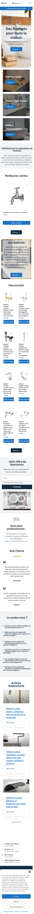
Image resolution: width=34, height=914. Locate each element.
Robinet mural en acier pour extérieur (15, 212)
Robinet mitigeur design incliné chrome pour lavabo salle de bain (24, 387)
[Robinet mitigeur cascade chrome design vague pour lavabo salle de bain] (8, 376)
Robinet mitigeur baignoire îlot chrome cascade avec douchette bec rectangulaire (24, 349)
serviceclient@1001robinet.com (16, 541)
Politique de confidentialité (21, 911)
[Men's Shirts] (16, 81)
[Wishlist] (27, 185)
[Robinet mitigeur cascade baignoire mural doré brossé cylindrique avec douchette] (8, 296)
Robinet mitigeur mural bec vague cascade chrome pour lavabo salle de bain (24, 426)
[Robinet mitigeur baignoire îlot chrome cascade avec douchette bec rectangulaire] (24, 336)
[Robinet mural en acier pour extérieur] (16, 196)
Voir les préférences (16, 907)
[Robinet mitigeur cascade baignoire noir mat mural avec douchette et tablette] (8, 336)
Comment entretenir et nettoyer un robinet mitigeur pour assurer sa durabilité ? (16, 651)
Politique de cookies (8, 911)
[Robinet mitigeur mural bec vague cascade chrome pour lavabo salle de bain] (24, 414)
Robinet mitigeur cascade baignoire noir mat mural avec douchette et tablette (8, 349)
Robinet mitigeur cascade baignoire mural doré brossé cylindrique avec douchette (8, 310)
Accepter (16, 896)
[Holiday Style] (16, 105)
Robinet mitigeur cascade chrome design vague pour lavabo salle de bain (8, 388)
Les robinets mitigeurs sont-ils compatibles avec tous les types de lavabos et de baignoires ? (16, 660)
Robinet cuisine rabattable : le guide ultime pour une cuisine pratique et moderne (15, 757)
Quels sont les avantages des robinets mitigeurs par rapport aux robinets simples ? (16, 634)
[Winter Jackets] (16, 129)
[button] (30, 872)
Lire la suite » (10, 722)
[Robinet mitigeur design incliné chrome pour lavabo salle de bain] (24, 376)
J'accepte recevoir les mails (12, 482)
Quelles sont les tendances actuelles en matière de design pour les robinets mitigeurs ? (17, 668)
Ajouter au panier (16, 223)
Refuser (16, 902)
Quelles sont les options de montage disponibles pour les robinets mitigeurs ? (14, 643)
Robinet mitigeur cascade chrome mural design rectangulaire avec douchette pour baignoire (24, 310)
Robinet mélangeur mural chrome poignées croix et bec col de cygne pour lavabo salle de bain (8, 428)
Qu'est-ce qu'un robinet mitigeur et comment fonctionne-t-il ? (17, 627)
